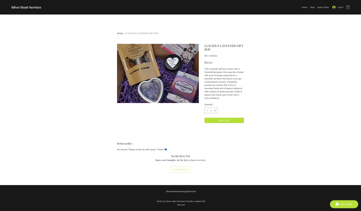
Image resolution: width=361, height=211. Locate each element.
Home (120, 33)
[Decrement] (207, 110)
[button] (348, 7)
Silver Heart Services (26, 7)
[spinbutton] (211, 110)
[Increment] (215, 110)
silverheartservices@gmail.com (181, 191)
